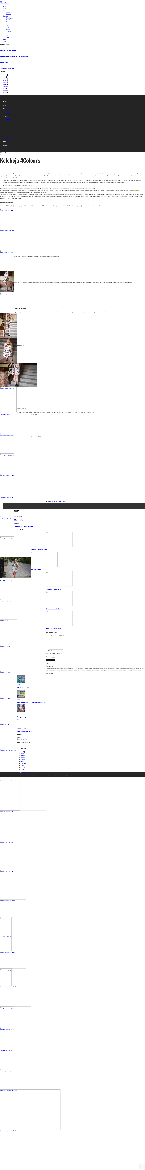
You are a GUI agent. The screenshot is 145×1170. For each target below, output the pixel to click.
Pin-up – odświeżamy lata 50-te (53, 609)
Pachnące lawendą (4, 62)
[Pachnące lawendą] (21, 712)
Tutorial (8, 37)
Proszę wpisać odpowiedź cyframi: (54, 653)
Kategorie (5, 16)
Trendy (7, 35)
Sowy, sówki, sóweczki (36, 569)
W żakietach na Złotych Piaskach (53, 628)
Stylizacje (8, 31)
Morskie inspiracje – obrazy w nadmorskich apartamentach (14, 56)
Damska (8, 12)
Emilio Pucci (37, 165)
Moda (4, 10)
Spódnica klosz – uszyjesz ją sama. (24, 526)
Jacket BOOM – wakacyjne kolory (53, 589)
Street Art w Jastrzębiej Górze (7, 68)
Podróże (8, 29)
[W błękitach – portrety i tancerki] (21, 683)
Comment (48, 644)
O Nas (4, 39)
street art (5, 84)
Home (4, 6)
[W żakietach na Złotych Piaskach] (59, 625)
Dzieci (7, 22)
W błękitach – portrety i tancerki (8, 50)
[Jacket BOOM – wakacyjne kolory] (59, 586)
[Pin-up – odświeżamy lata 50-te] (59, 606)
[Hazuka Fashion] (4, 3)
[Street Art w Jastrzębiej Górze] (21, 726)
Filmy (7, 25)
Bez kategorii (9, 18)
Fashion (8, 24)
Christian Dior (32, 165)
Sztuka (4, 8)
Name (47, 647)
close (1, 1)
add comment (26, 165)
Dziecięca (8, 14)
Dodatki (8, 20)
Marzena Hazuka (14, 165)
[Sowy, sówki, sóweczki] (44, 566)
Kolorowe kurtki (18, 520)
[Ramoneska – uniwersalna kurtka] (59, 546)
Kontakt (5, 41)
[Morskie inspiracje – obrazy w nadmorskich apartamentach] (21, 697)
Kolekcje (8, 27)
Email (47, 650)
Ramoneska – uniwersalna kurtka (39, 549)
